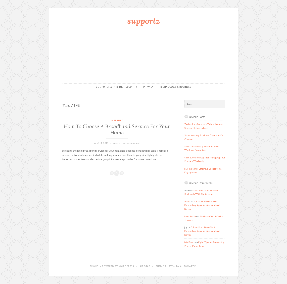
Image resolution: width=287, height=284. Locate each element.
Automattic (188, 266)
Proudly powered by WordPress (112, 266)
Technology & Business (175, 87)
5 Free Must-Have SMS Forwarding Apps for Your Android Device (202, 205)
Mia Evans (189, 242)
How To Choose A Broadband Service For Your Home (117, 129)
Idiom (187, 201)
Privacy (148, 87)
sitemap (145, 266)
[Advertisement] (143, 55)
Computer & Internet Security (117, 87)
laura (115, 143)
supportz (143, 21)
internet (117, 120)
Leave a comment (131, 143)
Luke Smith (190, 216)
